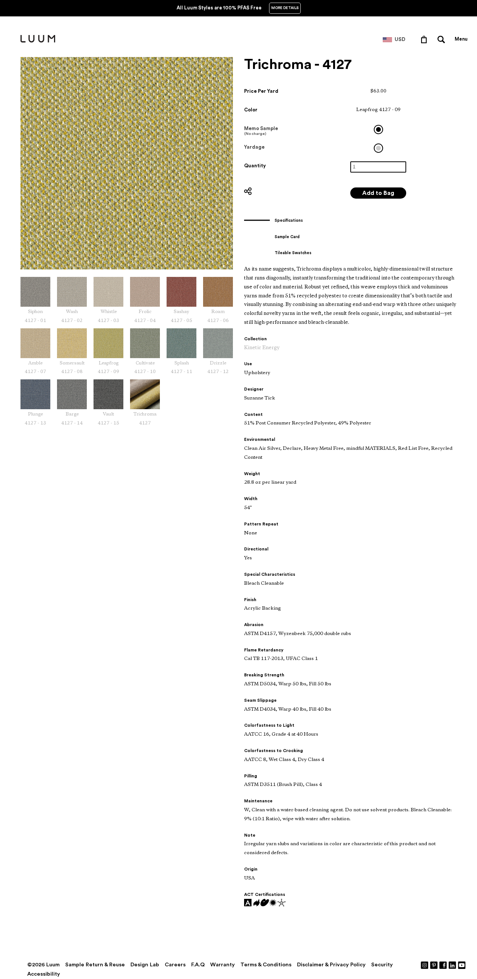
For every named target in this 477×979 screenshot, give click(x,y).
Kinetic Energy (261, 347)
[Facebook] (443, 965)
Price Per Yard (261, 91)
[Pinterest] (434, 965)
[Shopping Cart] (425, 39)
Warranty (222, 964)
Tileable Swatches (293, 253)
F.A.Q (198, 964)
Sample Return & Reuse (95, 964)
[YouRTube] (462, 965)
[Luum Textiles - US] (37, 41)
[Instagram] (425, 965)
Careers (175, 964)
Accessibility (43, 974)
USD (400, 39)
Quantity (255, 165)
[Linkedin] (453, 965)
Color (251, 109)
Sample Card (287, 237)
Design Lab (144, 964)
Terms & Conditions (265, 964)
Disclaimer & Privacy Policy (331, 964)
